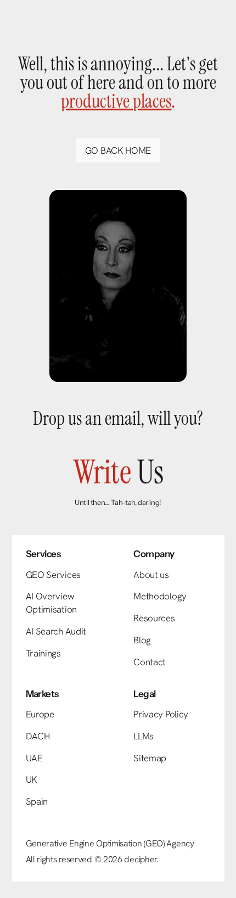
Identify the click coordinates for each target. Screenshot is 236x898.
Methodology (160, 596)
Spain (37, 801)
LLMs (143, 736)
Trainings (43, 653)
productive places (116, 101)
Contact (149, 662)
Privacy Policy (160, 714)
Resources (154, 618)
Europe (40, 714)
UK (31, 779)
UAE (34, 758)
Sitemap (149, 758)
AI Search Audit (56, 631)
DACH (38, 736)
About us (151, 575)
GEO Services (53, 575)
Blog (142, 640)
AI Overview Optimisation (51, 602)
